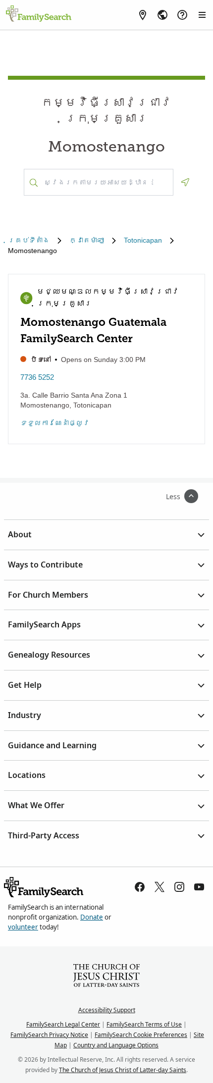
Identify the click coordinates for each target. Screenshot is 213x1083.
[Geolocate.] (185, 182)
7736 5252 (37, 377)
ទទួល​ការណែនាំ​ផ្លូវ (55, 423)
